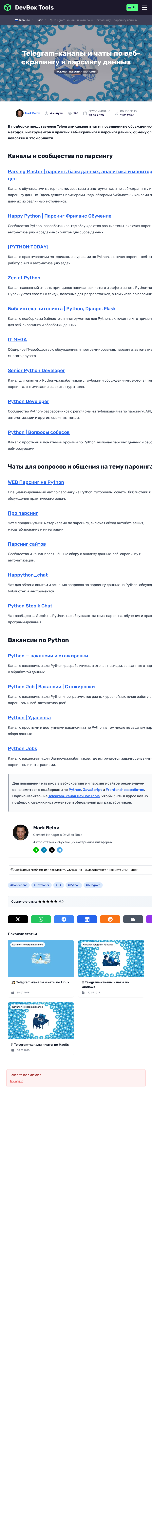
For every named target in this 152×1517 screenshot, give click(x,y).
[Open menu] (144, 7)
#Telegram (93, 885)
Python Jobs (22, 748)
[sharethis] (36, 850)
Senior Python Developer (36, 370)
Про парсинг (23, 513)
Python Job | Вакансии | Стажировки (51, 686)
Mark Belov (32, 113)
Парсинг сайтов (27, 544)
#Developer (41, 885)
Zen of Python (24, 278)
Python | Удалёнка (29, 717)
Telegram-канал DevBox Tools (74, 796)
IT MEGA (17, 339)
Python (75, 790)
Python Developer (28, 401)
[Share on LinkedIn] (87, 919)
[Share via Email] (133, 919)
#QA (59, 885)
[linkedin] (44, 850)
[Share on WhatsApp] (41, 919)
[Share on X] (18, 919)
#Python (74, 885)
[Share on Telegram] (64, 919)
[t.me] (60, 850)
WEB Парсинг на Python (36, 482)
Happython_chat (28, 575)
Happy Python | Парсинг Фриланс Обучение (59, 216)
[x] (52, 850)
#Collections (18, 885)
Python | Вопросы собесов (39, 432)
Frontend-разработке (125, 790)
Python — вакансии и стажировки (48, 656)
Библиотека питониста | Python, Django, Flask (62, 308)
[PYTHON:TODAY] (28, 247)
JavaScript (92, 790)
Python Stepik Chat (30, 606)
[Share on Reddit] (110, 919)
